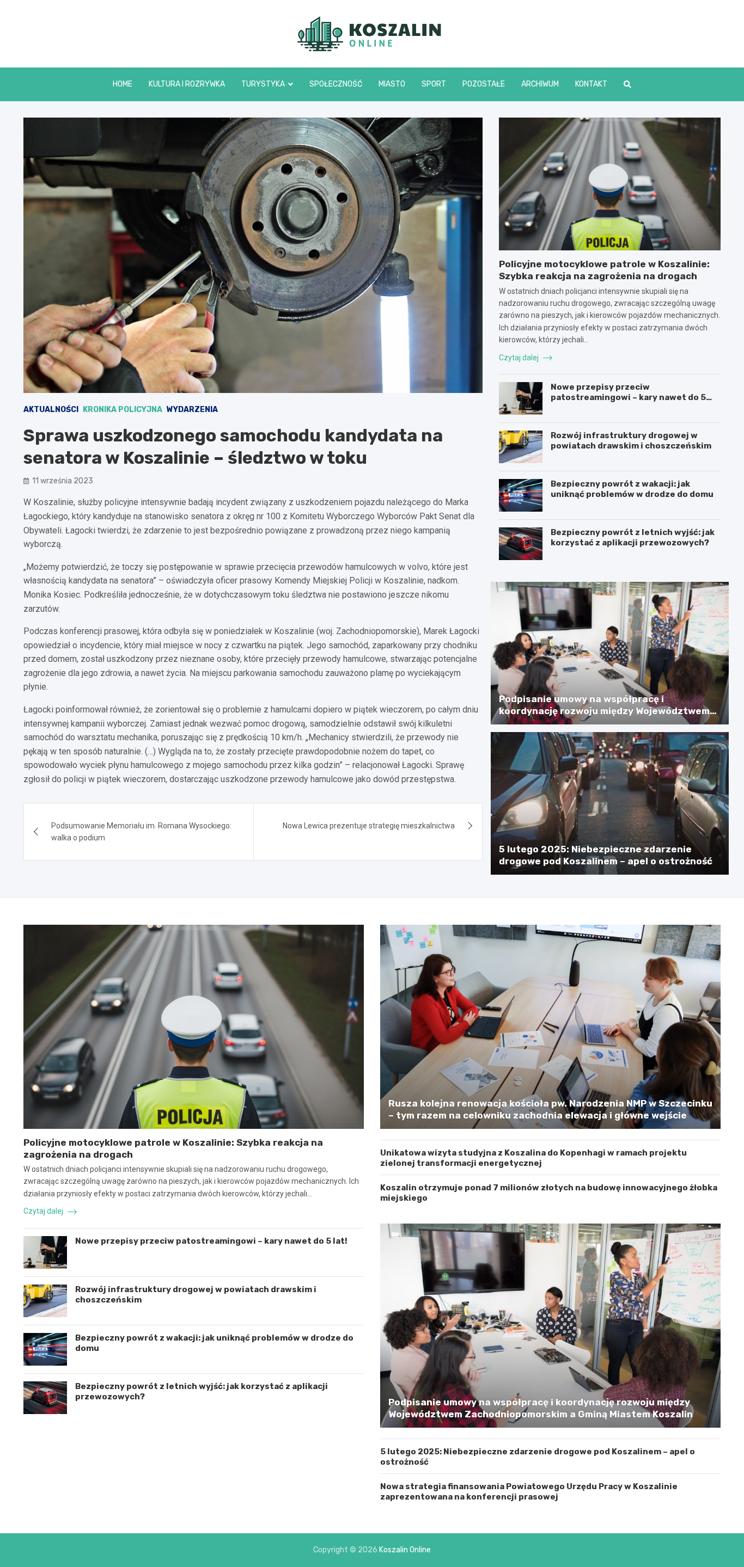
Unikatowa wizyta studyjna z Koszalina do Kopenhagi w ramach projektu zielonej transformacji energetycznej (533, 1158)
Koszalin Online (405, 1549)
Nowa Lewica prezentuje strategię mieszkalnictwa (369, 825)
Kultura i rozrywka (187, 84)
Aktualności (50, 409)
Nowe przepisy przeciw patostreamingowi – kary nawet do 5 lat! (628, 397)
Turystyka (263, 84)
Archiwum (540, 84)
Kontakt (591, 84)
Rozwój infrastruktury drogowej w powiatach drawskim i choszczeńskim (631, 441)
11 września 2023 (62, 481)
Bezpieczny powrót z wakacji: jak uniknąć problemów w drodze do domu (632, 489)
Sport (434, 84)
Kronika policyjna (122, 409)
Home (122, 84)
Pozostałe (483, 84)
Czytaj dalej (519, 357)
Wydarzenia (192, 409)
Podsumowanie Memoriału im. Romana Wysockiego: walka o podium (141, 831)
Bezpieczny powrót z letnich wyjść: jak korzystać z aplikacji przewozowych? (633, 537)
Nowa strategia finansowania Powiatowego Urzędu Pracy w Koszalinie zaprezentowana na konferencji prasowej (529, 1492)
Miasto (392, 84)
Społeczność (335, 84)
